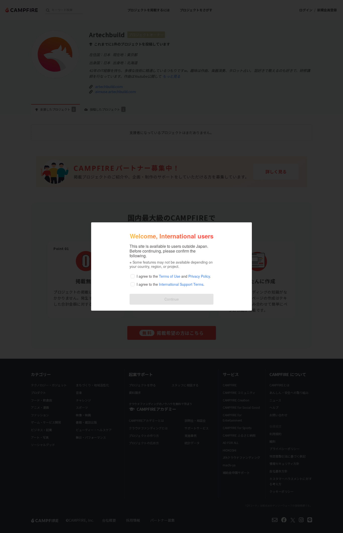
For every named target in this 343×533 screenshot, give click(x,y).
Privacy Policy (199, 276)
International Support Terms (181, 284)
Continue (171, 299)
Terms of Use (169, 276)
